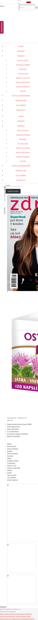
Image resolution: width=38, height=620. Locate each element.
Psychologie (23, 73)
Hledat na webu (13, 191)
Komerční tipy (11, 446)
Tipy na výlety (23, 60)
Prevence (23, 69)
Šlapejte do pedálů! (13, 436)
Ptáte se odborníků (21, 95)
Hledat (8, 185)
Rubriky (21, 56)
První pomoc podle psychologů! (17, 434)
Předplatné (21, 100)
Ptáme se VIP (11, 465)
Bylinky (9, 444)
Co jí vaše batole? (13, 431)
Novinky (21, 51)
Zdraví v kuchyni (23, 78)
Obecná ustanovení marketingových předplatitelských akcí (17, 619)
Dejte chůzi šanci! (13, 429)
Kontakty (21, 110)
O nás (21, 46)
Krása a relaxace (23, 82)
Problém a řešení (23, 65)
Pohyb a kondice (23, 86)
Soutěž (23, 91)
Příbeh (9, 458)
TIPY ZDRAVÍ (21, 105)
